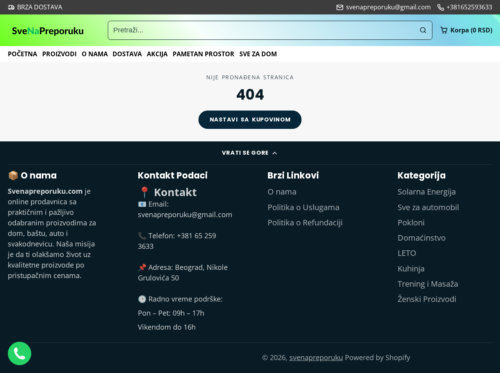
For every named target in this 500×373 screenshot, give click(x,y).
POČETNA (22, 54)
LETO (407, 253)
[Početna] (48, 30)
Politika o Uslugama (303, 207)
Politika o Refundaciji (305, 222)
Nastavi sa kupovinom (250, 119)
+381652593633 (469, 7)
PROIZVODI (59, 54)
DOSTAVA (127, 54)
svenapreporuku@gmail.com (388, 7)
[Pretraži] (423, 30)
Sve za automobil (428, 207)
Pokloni (411, 222)
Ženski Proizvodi (427, 299)
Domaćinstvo (422, 237)
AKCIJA (157, 54)
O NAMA (95, 54)
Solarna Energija (427, 191)
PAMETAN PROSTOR (203, 54)
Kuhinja (411, 268)
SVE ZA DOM (258, 54)
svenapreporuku (316, 357)
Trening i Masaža (428, 283)
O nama (282, 191)
